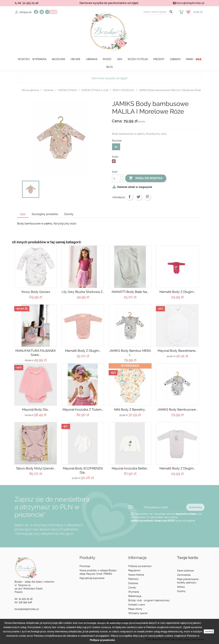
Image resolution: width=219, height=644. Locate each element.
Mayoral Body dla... (35, 409)
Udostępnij (129, 196)
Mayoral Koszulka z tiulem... (83, 409)
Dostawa (133, 583)
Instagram (42, 12)
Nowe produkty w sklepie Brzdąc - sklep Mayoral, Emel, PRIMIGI (99, 572)
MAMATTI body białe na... (130, 292)
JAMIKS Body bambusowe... (177, 409)
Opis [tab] (23, 214)
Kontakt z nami (136, 604)
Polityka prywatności (140, 566)
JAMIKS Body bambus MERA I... (130, 353)
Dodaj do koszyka (146, 178)
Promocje (85, 566)
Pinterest (147, 196)
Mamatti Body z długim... (177, 292)
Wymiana (133, 591)
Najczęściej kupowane (92, 578)
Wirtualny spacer (138, 613)
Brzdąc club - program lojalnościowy (149, 600)
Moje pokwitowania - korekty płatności (188, 581)
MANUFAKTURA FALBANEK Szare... (35, 353)
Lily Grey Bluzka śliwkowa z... (83, 292)
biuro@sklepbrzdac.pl (190, 3)
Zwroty (132, 587)
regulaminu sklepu (186, 513)
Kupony (181, 591)
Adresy (181, 586)
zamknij (209, 631)
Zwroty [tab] (68, 214)
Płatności (133, 579)
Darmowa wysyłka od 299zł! (109, 78)
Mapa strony (135, 609)
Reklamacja (134, 596)
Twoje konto (187, 558)
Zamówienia (184, 575)
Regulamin (134, 570)
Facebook (36, 12)
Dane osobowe (185, 570)
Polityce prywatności (102, 640)
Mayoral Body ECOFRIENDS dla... (83, 470)
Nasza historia (136, 574)
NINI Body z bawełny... (130, 409)
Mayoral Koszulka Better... (130, 468)
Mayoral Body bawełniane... (177, 350)
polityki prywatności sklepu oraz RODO (153, 520)
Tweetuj (138, 196)
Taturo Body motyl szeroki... (35, 468)
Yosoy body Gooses (35, 292)
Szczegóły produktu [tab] (45, 214)
